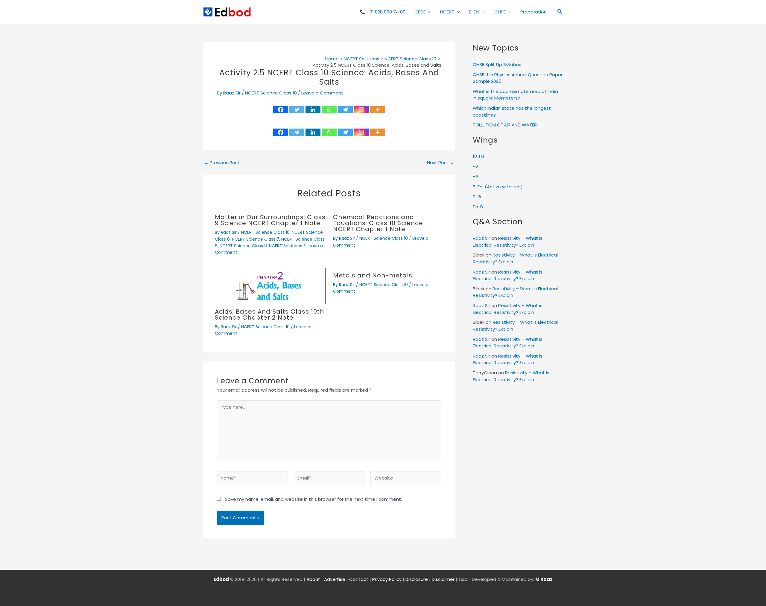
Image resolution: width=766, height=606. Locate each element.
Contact (358, 579)
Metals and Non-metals (372, 275)
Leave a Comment (322, 93)
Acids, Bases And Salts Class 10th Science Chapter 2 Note (269, 314)
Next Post (440, 162)
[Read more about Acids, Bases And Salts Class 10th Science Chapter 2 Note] (270, 285)
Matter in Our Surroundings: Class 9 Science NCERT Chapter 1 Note (270, 220)
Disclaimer (443, 579)
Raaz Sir (481, 238)
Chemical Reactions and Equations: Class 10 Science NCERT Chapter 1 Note (378, 223)
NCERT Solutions (285, 246)
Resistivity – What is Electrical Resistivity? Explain (507, 241)
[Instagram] (361, 109)
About (313, 579)
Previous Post (222, 162)
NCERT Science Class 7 (255, 239)
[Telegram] (345, 109)
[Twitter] (296, 109)
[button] (428, 12)
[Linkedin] (313, 109)
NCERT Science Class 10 (271, 93)
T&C (463, 579)
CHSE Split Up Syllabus (497, 64)
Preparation (533, 12)
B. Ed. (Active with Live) (498, 187)
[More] (377, 109)
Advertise (334, 579)
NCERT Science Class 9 (243, 246)
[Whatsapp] (329, 109)
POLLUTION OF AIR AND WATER (505, 125)
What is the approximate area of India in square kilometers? (515, 94)
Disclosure (416, 579)
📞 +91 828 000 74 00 (382, 12)
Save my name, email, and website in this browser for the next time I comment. (313, 499)
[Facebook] (280, 109)
